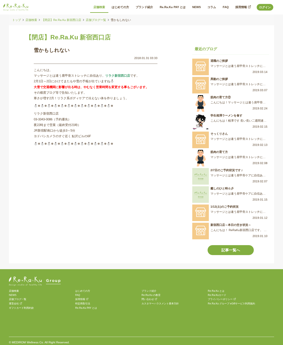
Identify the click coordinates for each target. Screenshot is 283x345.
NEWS (12, 295)
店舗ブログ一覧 (96, 20)
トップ (16, 20)
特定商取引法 (82, 303)
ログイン (265, 7)
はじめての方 (82, 290)
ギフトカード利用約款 (21, 307)
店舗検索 (31, 20)
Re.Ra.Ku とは (216, 290)
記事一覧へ (230, 250)
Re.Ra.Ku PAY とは (86, 307)
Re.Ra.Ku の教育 (151, 295)
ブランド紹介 (149, 290)
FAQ (77, 295)
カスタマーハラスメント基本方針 (160, 303)
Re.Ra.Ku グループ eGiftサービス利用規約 (231, 303)
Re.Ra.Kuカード (217, 295)
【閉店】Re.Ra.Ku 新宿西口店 (61, 20)
